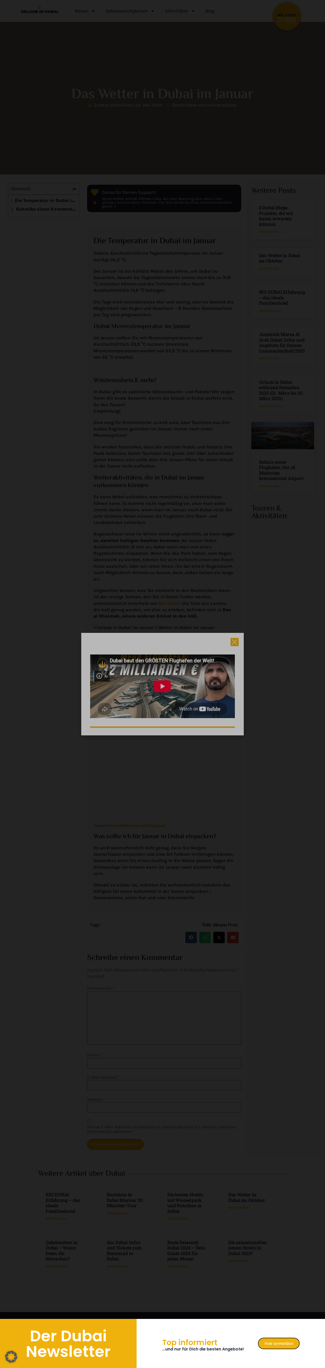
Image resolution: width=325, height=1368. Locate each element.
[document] (162, 684)
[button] (11, 1357)
